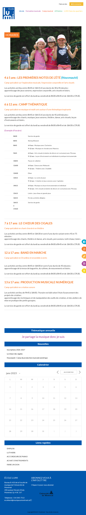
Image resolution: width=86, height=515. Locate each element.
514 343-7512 (19, 498)
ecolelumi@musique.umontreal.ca (17, 500)
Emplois (10, 448)
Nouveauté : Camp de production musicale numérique (27, 358)
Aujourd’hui (69, 372)
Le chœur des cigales (15, 354)
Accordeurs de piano (17, 456)
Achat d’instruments (17, 460)
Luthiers (11, 452)
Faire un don (63, 4)
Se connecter (77, 4)
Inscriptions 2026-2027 (16, 350)
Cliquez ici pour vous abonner (42, 485)
